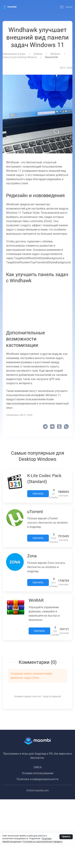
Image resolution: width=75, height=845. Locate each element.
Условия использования (37, 773)
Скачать (38, 493)
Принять (66, 836)
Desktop (37, 53)
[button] (66, 7)
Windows (55, 53)
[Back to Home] (9, 7)
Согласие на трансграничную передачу (42, 841)
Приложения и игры (14, 53)
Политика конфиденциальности (37, 779)
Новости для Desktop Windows (20, 57)
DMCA (38, 767)
